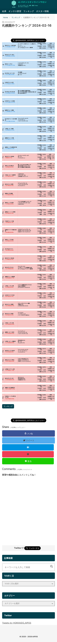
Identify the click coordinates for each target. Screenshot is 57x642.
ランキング (28, 11)
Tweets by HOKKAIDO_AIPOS (16, 623)
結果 (4, 11)
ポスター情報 (42, 11)
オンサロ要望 (14, 11)
